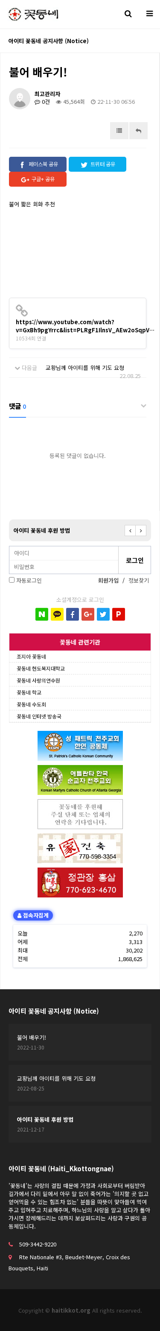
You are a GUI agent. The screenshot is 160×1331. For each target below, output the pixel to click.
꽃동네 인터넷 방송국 (39, 716)
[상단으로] (140, 1311)
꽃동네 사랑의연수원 (38, 680)
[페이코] (118, 614)
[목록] (119, 130)
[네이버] (41, 614)
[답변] (138, 130)
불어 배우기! (31, 1037)
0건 (45, 101)
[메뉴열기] (149, 13)
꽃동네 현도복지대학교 (41, 668)
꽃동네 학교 (29, 692)
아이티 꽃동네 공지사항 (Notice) (54, 1010)
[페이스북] (72, 614)
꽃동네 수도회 (31, 704)
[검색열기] (128, 13)
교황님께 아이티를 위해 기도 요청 (85, 368)
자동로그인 (29, 580)
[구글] (87, 614)
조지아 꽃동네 (31, 656)
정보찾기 (138, 580)
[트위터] (103, 614)
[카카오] (57, 614)
